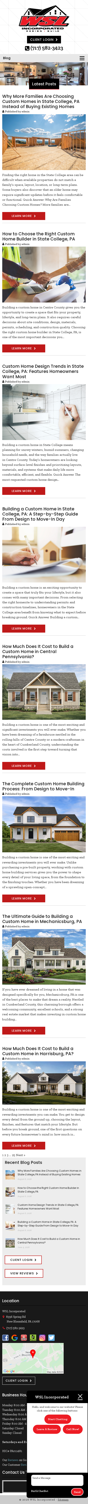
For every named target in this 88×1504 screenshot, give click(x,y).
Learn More (22, 216)
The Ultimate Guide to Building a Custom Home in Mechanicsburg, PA (42, 918)
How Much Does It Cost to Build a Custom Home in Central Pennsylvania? (37, 651)
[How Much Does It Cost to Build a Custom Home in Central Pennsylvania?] (44, 717)
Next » (20, 1155)
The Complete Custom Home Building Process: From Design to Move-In (43, 786)
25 (13, 1155)
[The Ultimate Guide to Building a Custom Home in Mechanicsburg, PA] (44, 982)
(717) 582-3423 (46, 48)
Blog (6, 58)
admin (25, 111)
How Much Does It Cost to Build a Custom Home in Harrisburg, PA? (38, 1051)
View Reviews (22, 1273)
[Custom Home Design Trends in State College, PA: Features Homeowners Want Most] (44, 437)
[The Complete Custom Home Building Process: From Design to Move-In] (44, 850)
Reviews (13, 1460)
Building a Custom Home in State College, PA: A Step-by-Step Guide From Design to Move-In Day (40, 514)
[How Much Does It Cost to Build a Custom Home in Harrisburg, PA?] (44, 1102)
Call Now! (72, 1429)
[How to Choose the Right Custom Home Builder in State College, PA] (44, 300)
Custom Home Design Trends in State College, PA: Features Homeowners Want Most (43, 371)
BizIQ (34, 1491)
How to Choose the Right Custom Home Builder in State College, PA (38, 236)
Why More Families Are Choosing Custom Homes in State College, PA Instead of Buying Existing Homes (41, 101)
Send (77, 1492)
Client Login (42, 39)
